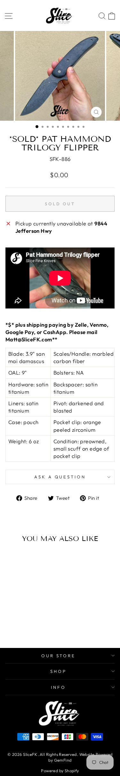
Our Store (58, 655)
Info (58, 687)
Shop (58, 671)
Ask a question (60, 476)
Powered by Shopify (60, 770)
